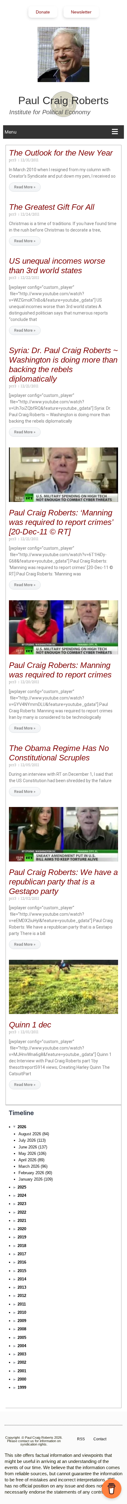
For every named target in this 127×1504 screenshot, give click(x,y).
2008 (22, 1329)
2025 (22, 1187)
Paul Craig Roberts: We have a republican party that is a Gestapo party (63, 882)
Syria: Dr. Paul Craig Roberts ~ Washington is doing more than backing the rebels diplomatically (63, 364)
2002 (22, 1362)
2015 (22, 1270)
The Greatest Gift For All (51, 207)
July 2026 (27, 1140)
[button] (63, 132)
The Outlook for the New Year (61, 152)
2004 (22, 1346)
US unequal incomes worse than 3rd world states (57, 265)
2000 (22, 1379)
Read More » (24, 187)
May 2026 (27, 1153)
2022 (22, 1212)
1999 (22, 1387)
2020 (22, 1229)
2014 (22, 1279)
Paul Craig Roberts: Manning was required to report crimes (60, 670)
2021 (22, 1220)
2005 (22, 1337)
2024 (22, 1195)
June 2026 (27, 1147)
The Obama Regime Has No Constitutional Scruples (59, 753)
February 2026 (31, 1172)
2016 (22, 1262)
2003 (22, 1354)
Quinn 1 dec (30, 1024)
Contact (99, 1439)
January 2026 (30, 1179)
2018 (22, 1245)
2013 (22, 1287)
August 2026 (29, 1134)
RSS (81, 1439)
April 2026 (27, 1160)
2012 (22, 1295)
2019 (22, 1237)
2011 (22, 1304)
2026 (22, 1127)
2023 (22, 1203)
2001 (22, 1371)
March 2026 (28, 1166)
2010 (22, 1312)
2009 (22, 1320)
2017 (22, 1254)
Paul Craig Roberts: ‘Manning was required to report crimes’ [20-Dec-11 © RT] (61, 522)
